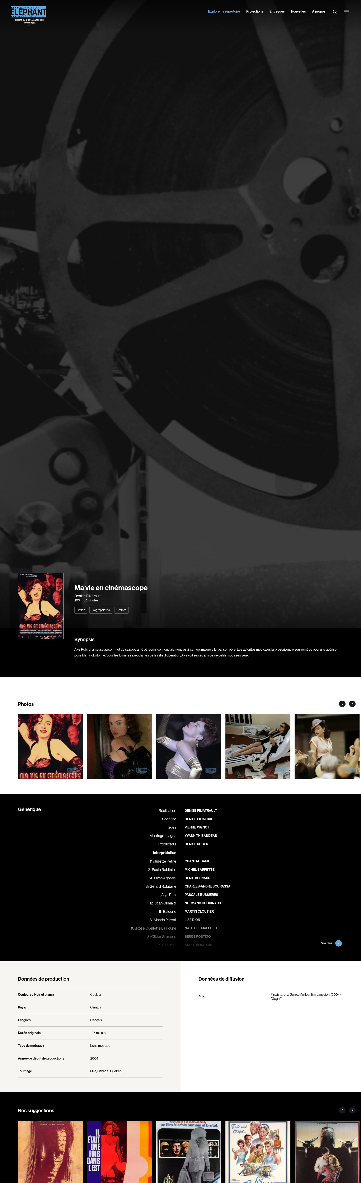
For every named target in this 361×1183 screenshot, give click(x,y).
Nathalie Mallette (201, 928)
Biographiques (101, 610)
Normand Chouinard (203, 903)
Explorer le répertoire (224, 11)
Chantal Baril (197, 861)
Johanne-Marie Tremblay (207, 953)
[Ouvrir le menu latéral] (346, 12)
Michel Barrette (200, 870)
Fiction (81, 610)
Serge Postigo (198, 937)
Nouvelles (298, 11)
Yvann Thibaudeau (201, 836)
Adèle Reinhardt (199, 945)
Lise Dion (192, 920)
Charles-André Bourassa (207, 886)
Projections (254, 11)
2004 (77, 600)
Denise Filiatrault (87, 596)
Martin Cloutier (199, 911)
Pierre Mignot (197, 827)
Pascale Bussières (201, 895)
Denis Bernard (197, 878)
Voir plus (326, 943)
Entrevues (277, 11)
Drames (121, 610)
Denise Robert (197, 844)
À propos (318, 11)
